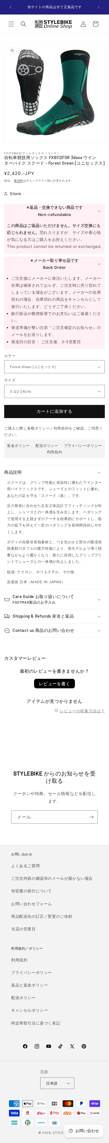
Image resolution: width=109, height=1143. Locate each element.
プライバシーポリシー (83, 445)
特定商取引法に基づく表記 (35, 1023)
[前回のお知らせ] (10, 7)
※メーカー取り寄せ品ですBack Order (54, 264)
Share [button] (15, 193)
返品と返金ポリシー (29, 985)
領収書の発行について (31, 890)
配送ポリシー (46, 445)
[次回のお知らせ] (99, 7)
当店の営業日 (23, 928)
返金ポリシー (18, 445)
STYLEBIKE (62, 1133)
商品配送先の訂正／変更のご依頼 (41, 916)
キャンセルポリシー (29, 1010)
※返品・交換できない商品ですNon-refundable (54, 211)
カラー (9, 356)
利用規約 (54, 452)
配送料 (18, 180)
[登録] (91, 817)
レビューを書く (54, 683)
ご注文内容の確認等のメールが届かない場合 (52, 878)
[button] (11, 24)
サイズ (9, 380)
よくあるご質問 (25, 865)
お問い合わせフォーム (31, 903)
